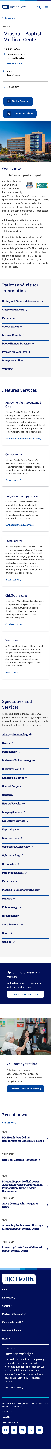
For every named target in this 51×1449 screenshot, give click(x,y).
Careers (6, 1305)
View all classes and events (25, 994)
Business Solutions (11, 1330)
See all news (8, 1122)
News (5, 1338)
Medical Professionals (13, 1313)
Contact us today (13, 1387)
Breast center (12, 579)
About (5, 1289)
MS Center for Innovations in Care (22, 438)
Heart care (10, 672)
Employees (7, 1297)
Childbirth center (13, 624)
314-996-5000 (13, 87)
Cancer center (12, 480)
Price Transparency (10, 1422)
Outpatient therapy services (19, 524)
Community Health (11, 1322)
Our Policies (7, 1411)
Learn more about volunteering (25, 1088)
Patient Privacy (8, 1417)
